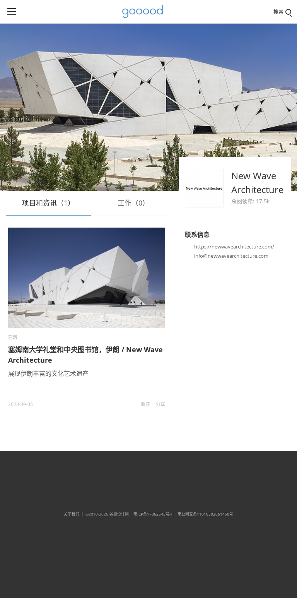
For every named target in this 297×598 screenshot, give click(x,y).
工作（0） (133, 202)
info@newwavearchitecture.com (231, 255)
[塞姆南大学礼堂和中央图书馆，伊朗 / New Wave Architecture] (86, 278)
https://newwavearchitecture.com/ (234, 246)
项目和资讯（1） (48, 202)
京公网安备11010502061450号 (205, 514)
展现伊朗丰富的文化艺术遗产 (48, 373)
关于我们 (71, 514)
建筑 (12, 337)
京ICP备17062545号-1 (153, 514)
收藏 (145, 404)
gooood (145, 11)
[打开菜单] (11, 11)
